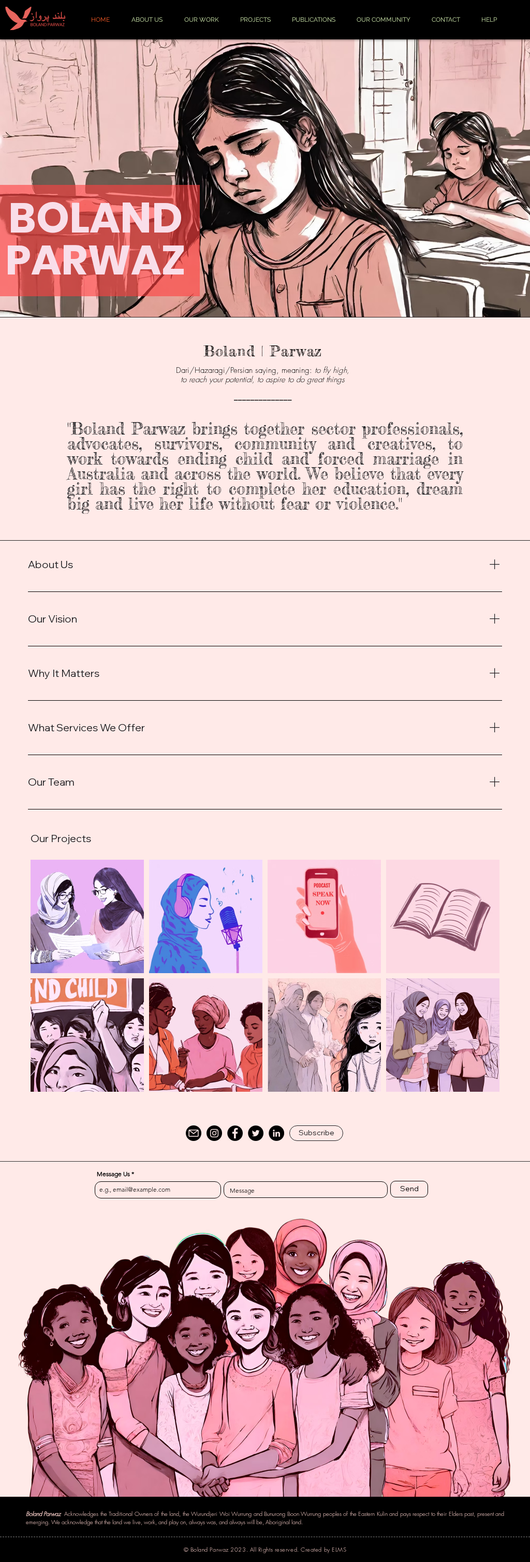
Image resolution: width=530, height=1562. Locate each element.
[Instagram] (214, 1133)
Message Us (113, 1174)
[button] (316, 1133)
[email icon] (193, 1133)
